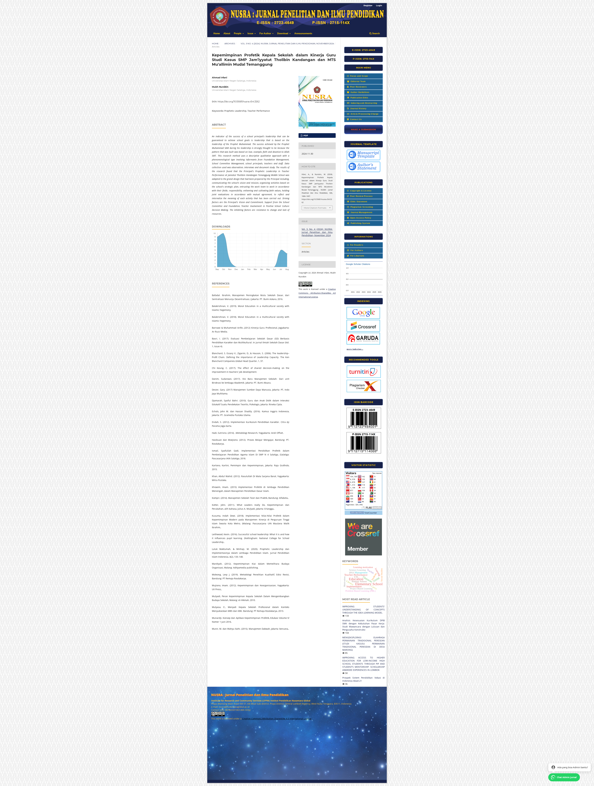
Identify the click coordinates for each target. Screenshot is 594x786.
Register (368, 5)
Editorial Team (358, 81)
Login (379, 5)
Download (283, 33)
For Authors (356, 250)
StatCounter (371, 512)
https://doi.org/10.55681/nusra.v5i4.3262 (239, 101)
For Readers (356, 245)
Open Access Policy (360, 218)
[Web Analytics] (357, 512)
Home (216, 33)
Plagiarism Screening (361, 207)
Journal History (357, 108)
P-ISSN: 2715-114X (363, 58)
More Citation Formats (315, 208)
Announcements (303, 33)
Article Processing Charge (364, 114)
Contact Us (355, 119)
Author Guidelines (359, 92)
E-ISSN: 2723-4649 (363, 50)
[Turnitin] (363, 377)
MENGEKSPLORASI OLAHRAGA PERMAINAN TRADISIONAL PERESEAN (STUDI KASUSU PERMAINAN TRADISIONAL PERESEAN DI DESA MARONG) (363, 643)
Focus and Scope (358, 76)
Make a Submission (363, 129)
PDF (305, 135)
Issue (251, 33)
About (227, 33)
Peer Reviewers (358, 87)
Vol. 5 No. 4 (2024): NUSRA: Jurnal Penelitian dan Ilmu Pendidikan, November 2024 (287, 43)
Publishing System (360, 223)
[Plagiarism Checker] (363, 392)
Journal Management (361, 212)
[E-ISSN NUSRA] (363, 428)
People (238, 33)
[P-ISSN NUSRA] (363, 453)
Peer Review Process (361, 196)
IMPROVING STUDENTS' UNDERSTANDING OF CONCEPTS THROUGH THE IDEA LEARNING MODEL (363, 609)
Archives (229, 43)
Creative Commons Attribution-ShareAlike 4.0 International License (317, 293)
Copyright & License (360, 191)
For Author (265, 33)
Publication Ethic (359, 98)
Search (376, 33)
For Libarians (357, 256)
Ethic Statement (358, 202)
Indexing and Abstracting (363, 103)
